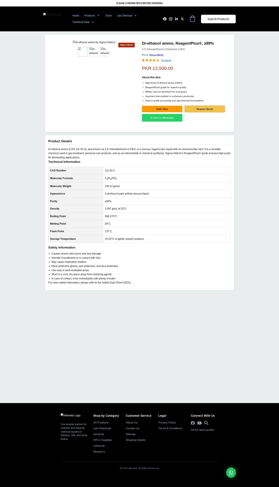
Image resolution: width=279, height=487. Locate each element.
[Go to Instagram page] (172, 19)
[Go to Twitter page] (182, 19)
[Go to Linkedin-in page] (178, 19)
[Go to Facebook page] (166, 19)
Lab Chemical (124, 15)
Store (108, 15)
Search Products (218, 19)
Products (89, 15)
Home (75, 15)
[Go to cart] (192, 19)
